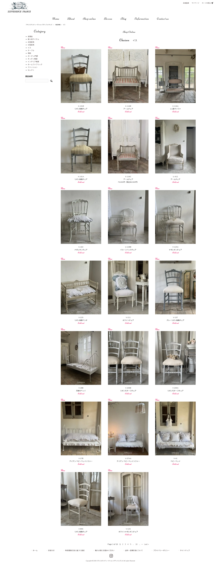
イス (29, 48)
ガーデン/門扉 (33, 56)
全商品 (30, 36)
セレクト (31, 70)
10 (136, 544)
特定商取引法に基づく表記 (74, 550)
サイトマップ (185, 550)
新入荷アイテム (33, 39)
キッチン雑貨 (32, 59)
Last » (146, 544)
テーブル (31, 50)
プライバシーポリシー (161, 550)
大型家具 (31, 42)
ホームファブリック (35, 64)
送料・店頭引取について (134, 550)
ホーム (35, 550)
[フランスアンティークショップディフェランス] (19, 12)
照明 (29, 53)
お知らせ (51, 550)
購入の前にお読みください (104, 550)
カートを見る (206, 3)
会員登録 (186, 3)
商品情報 (57, 25)
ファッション (32, 67)
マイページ (195, 3)
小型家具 (31, 45)
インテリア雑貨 (33, 62)
